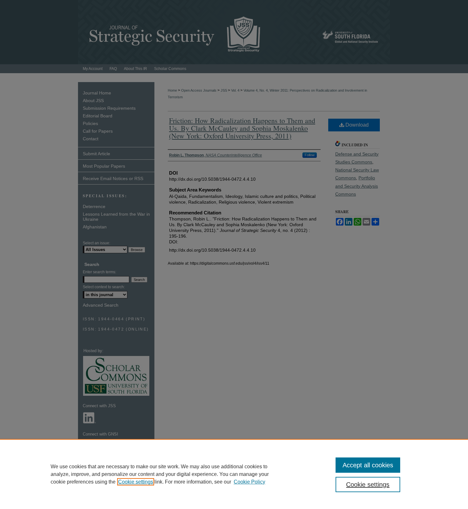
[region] (234, 474)
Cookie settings (135, 482)
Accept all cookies (368, 465)
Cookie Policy (249, 482)
